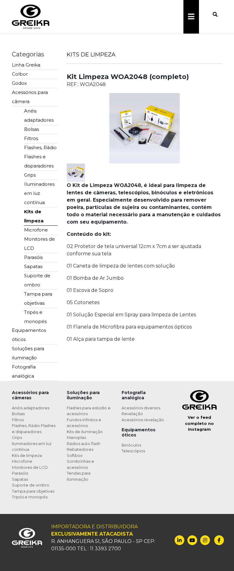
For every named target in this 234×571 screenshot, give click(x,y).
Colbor (20, 74)
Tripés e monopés (35, 316)
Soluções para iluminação (28, 353)
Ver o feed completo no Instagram (199, 423)
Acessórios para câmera (30, 96)
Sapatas (33, 266)
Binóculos (131, 445)
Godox (19, 83)
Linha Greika (26, 65)
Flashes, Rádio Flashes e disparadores (40, 157)
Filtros (31, 138)
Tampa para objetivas (38, 298)
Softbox (75, 455)
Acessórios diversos (141, 407)
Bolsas (31, 129)
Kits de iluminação (85, 431)
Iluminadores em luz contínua (39, 193)
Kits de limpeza (34, 216)
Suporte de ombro (37, 280)
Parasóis (33, 257)
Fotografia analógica (24, 371)
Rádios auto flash (83, 443)
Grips (30, 175)
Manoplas (76, 437)
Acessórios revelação (143, 419)
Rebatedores (80, 449)
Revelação (132, 413)
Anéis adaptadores (39, 115)
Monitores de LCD (39, 243)
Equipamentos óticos (29, 334)
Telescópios (133, 450)
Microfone (36, 230)
